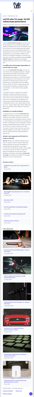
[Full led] (17, 5)
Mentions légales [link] (7, 393)
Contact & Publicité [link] (8, 391)
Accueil (5, 16)
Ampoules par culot (13, 16)
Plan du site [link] (19, 391)
